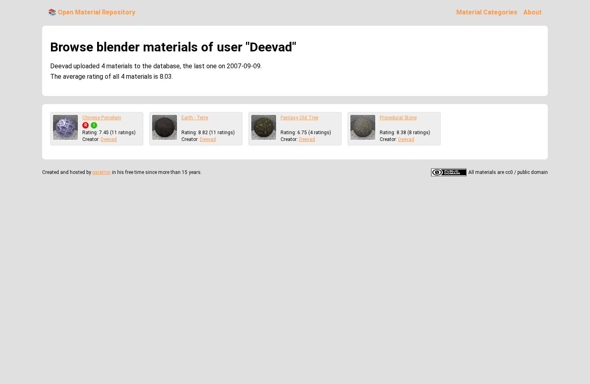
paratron (101, 172)
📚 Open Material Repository (91, 12)
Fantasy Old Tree (299, 118)
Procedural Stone (398, 118)
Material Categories (486, 12)
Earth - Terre (194, 118)
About (532, 12)
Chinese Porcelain (101, 118)
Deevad (109, 139)
